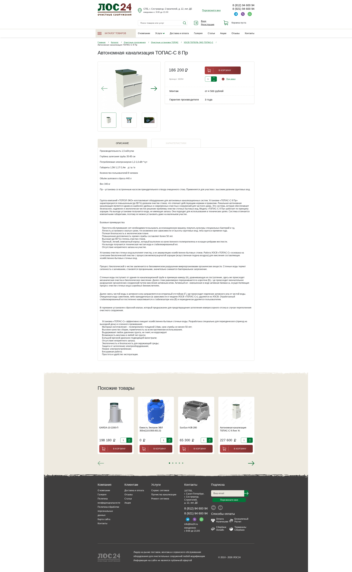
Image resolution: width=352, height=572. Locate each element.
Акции (223, 33)
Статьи (211, 33)
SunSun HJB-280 (188, 427)
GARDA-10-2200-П (108, 427)
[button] (169, 463)
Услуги (158, 33)
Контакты (249, 33)
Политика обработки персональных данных (108, 511)
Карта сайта (104, 519)
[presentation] (104, 88)
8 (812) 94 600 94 (243, 5)
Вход (203, 21)
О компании (144, 33)
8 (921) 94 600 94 (243, 8)
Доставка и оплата (179, 33)
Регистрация (207, 24)
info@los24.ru (191, 524)
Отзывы (236, 33)
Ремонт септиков (160, 499)
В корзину (225, 70)
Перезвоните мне (211, 10)
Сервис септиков (160, 490)
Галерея (198, 33)
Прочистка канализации (163, 494)
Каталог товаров (115, 33)
